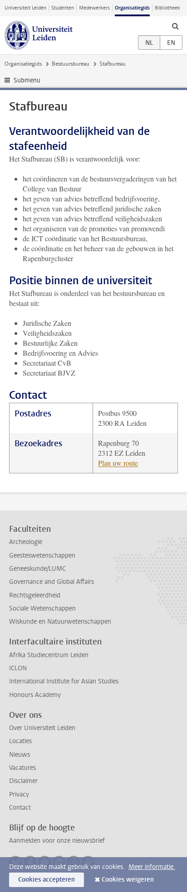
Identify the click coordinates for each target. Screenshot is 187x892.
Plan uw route (118, 462)
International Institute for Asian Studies (63, 681)
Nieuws (19, 754)
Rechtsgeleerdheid (34, 595)
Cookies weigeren (128, 879)
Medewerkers (94, 8)
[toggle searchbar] (175, 26)
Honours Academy (35, 695)
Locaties (20, 741)
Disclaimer (23, 781)
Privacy (19, 794)
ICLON (18, 668)
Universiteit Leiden (25, 8)
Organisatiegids (132, 8)
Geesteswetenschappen (42, 555)
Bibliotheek (167, 8)
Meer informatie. (151, 867)
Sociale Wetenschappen (42, 608)
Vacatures (22, 767)
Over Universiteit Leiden (42, 728)
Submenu (27, 80)
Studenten (62, 8)
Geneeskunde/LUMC (37, 568)
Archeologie (25, 542)
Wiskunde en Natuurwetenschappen (60, 621)
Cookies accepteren (46, 879)
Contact (20, 807)
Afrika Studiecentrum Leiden (49, 655)
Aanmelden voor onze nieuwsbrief (57, 840)
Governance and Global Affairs (51, 581)
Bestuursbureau (70, 63)
